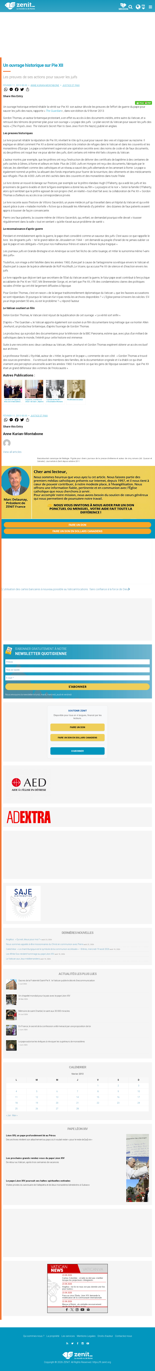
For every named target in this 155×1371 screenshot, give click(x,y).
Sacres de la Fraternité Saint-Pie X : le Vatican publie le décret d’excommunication (56, 980)
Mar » (14, 1115)
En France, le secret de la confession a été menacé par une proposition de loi (54, 1026)
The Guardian (53, 110)
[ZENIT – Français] (43, 6)
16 (118, 1097)
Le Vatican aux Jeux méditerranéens (23, 959)
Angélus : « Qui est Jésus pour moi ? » (23, 939)
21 (77, 1103)
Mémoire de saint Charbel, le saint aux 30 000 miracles (44, 1011)
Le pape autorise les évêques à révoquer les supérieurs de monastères (51, 1041)
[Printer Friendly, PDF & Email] (143, 103)
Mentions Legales (86, 1336)
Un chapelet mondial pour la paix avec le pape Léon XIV (44, 996)
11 (16, 1097)
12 (37, 1097)
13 (57, 1097)
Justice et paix (71, 85)
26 (37, 1108)
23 (118, 1103)
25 (16, 1108)
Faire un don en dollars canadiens (77, 531)
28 (77, 1108)
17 (138, 1097)
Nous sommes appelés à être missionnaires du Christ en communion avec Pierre (44, 944)
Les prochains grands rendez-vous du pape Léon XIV (35, 1158)
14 (77, 1097)
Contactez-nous (123, 1336)
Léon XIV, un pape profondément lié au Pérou (31, 1135)
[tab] (63, 1268)
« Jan (8, 1115)
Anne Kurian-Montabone (45, 85)
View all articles (12, 451)
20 (57, 1103)
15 (98, 1097)
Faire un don (77, 524)
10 (138, 1091)
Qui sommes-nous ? (33, 1336)
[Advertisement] (77, 35)
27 (57, 1108)
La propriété (52, 1336)
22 (98, 1103)
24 (138, 1103)
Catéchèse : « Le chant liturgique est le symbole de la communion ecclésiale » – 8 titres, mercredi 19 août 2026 (57, 949)
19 (37, 1103)
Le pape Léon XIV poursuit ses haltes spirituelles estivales (38, 1180)
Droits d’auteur (105, 1336)
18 (16, 1103)
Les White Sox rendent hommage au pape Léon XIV (30, 954)
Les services (68, 1336)
